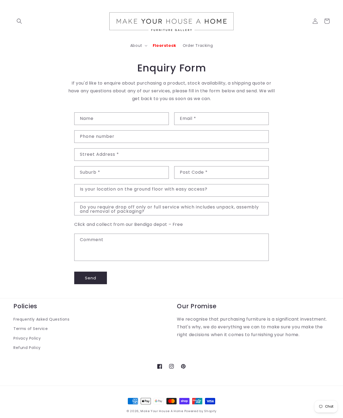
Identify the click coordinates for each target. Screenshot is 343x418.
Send (90, 278)
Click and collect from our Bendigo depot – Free (128, 224)
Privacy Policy (27, 338)
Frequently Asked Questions (41, 319)
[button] (19, 21)
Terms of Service (30, 328)
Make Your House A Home (161, 411)
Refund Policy (27, 347)
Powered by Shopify (200, 411)
